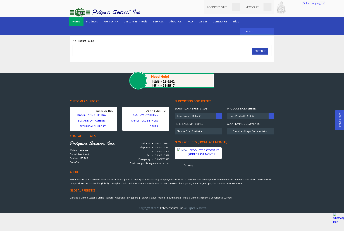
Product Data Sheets (242, 108)
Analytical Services (145, 120)
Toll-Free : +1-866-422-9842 (155, 143)
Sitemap (188, 165)
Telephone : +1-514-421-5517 (154, 147)
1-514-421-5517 (163, 85)
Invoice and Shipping (91, 114)
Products (92, 21)
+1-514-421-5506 (160, 151)
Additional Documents (243, 123)
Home (76, 21)
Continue (260, 51)
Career (203, 21)
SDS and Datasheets (92, 120)
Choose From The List (188, 131)
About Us (175, 21)
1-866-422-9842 (163, 81)
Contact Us (220, 21)
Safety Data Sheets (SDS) (191, 108)
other (154, 126)
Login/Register (217, 7)
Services (158, 21)
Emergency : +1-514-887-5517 (153, 159)
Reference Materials (189, 123)
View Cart (252, 7)
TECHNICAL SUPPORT (93, 126)
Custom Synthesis (135, 21)
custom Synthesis (146, 114)
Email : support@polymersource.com (149, 163)
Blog (236, 21)
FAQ (190, 21)
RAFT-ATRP (111, 21)
